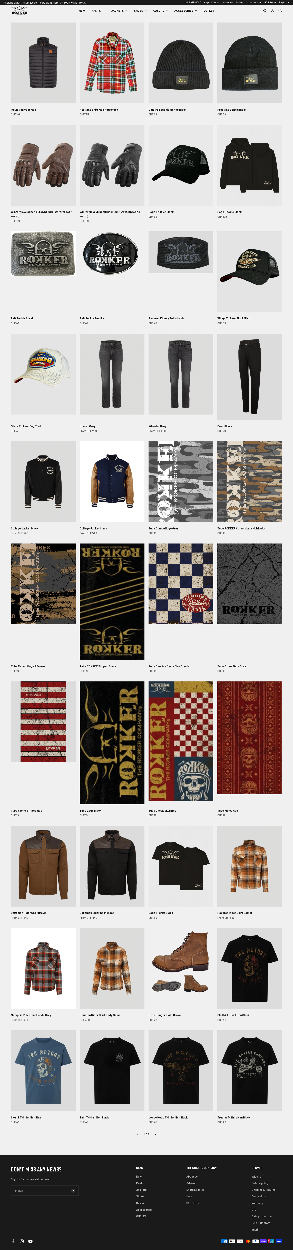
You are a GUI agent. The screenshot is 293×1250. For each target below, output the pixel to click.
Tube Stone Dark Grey (231, 666)
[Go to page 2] (155, 1134)
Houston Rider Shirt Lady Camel (100, 1015)
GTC (254, 1209)
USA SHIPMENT (192, 2)
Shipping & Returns (263, 1189)
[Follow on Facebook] (13, 1241)
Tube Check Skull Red (162, 810)
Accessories (183, 10)
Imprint (256, 1229)
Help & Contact (212, 2)
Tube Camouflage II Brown (28, 666)
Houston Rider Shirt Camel (234, 912)
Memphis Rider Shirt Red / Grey (31, 1015)
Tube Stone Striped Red (26, 810)
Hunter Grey (87, 426)
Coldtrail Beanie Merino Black (167, 109)
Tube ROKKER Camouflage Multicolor (241, 528)
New (82, 10)
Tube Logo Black (90, 810)
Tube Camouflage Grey (164, 528)
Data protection (262, 1216)
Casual (158, 10)
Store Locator (254, 2)
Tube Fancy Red (227, 810)
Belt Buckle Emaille (92, 318)
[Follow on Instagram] (21, 1241)
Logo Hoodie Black (229, 211)
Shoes (138, 10)
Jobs (189, 1196)
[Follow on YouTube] (30, 1241)
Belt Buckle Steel (22, 318)
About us (228, 2)
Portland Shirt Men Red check (99, 109)
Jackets (117, 10)
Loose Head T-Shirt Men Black (168, 1117)
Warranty (257, 1203)
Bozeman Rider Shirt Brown (28, 912)
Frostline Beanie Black (231, 109)
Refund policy (260, 1183)
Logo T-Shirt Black (161, 912)
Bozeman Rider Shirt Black (97, 912)
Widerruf (257, 1176)
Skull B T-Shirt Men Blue (26, 1117)
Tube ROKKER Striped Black (98, 666)
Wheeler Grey (157, 426)
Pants (96, 10)
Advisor (239, 2)
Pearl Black (224, 426)
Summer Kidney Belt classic (166, 318)
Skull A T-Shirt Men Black (233, 1015)
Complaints (259, 1196)
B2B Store (270, 2)
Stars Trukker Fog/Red (26, 426)
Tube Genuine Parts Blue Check (169, 666)
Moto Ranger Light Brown (165, 1015)
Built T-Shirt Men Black (94, 1117)
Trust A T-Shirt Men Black (233, 1117)
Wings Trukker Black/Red (233, 318)
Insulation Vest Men (23, 109)
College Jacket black (24, 528)
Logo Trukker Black (161, 211)
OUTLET (208, 10)
